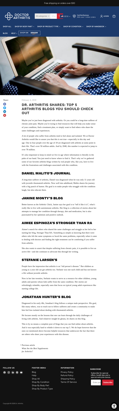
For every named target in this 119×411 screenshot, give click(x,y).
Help (13, 33)
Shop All (7, 26)
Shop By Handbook (95, 26)
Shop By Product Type (48, 26)
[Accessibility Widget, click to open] (114, 406)
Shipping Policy (68, 378)
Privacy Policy (67, 372)
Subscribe (107, 382)
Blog (5, 33)
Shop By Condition (72, 26)
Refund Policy (67, 375)
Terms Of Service (69, 382)
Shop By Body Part (24, 26)
